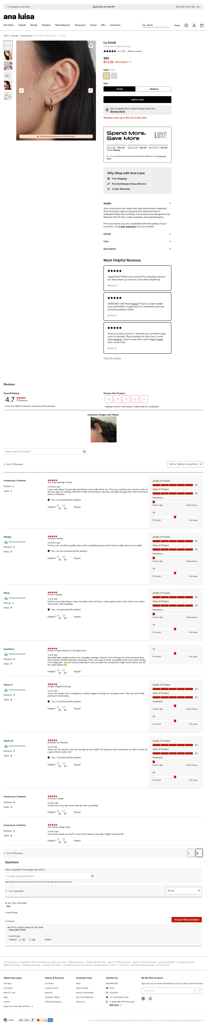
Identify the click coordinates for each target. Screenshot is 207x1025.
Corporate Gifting (52, 997)
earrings (118, 339)
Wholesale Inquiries (53, 1002)
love (111, 276)
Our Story (7, 983)
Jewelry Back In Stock (106, 964)
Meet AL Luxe (9, 992)
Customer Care (84, 977)
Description (110, 248)
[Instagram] (143, 998)
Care (106, 241)
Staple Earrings (13, 964)
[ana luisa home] (103, 14)
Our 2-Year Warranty (84, 997)
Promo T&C (139, 1020)
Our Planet (8, 988)
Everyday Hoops (186, 962)
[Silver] (114, 76)
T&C (130, 1020)
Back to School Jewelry (146, 962)
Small (120, 89)
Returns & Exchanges (85, 992)
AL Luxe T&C (160, 1020)
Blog (5, 997)
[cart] (201, 25)
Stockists (48, 992)
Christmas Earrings (97, 962)
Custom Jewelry (51, 988)
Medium (154, 89)
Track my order (82, 988)
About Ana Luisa (13, 977)
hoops (135, 303)
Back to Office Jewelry (120, 962)
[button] (108, 399)
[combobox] (188, 464)
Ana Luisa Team (17, 930)
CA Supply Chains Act (194, 1020)
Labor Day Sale (59, 962)
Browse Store (117, 111)
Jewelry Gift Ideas (53, 964)
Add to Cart (137, 99)
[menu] (194, 25)
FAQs (78, 983)
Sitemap (110, 1020)
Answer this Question (186, 919)
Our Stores (49, 983)
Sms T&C (149, 1020)
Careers (7, 1002)
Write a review (134, 51)
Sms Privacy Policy (175, 1020)
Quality (107, 203)
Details (107, 233)
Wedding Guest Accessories (78, 964)
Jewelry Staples (168, 962)
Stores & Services (54, 977)
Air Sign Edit (163, 964)
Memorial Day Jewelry (144, 964)
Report (77, 507)
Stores (177, 25)
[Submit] (199, 991)
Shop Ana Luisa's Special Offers (17, 1006)
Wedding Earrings (32, 964)
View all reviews (112, 358)
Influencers (80, 1002)
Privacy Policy (121, 1020)
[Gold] (106, 76)
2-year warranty (127, 226)
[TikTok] (150, 998)
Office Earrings (77, 962)
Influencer (125, 964)
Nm (8, 906)
